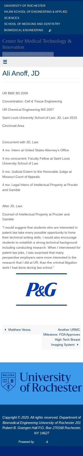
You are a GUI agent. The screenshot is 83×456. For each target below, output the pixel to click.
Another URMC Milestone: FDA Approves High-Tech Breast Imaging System (61, 337)
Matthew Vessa (18, 329)
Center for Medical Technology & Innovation (37, 44)
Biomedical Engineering (23, 30)
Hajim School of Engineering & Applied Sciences (36, 14)
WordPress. (57, 442)
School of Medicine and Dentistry (32, 24)
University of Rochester (24, 5)
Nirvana (40, 442)
